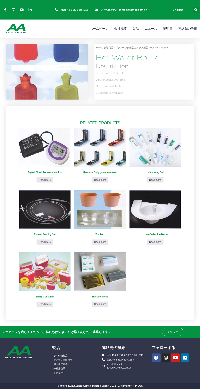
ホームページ (99, 28)
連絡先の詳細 (187, 28)
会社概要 (120, 28)
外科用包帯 (59, 368)
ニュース (151, 28)
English (178, 10)
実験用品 (108, 47)
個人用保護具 (61, 364)
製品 (136, 28)
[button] (196, 10)
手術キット (59, 372)
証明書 (167, 28)
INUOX (139, 386)
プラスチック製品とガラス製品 (131, 47)
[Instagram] (166, 357)
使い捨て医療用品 (63, 360)
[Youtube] (175, 357)
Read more (45, 180)
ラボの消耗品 (61, 355)
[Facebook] (156, 357)
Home (99, 47)
